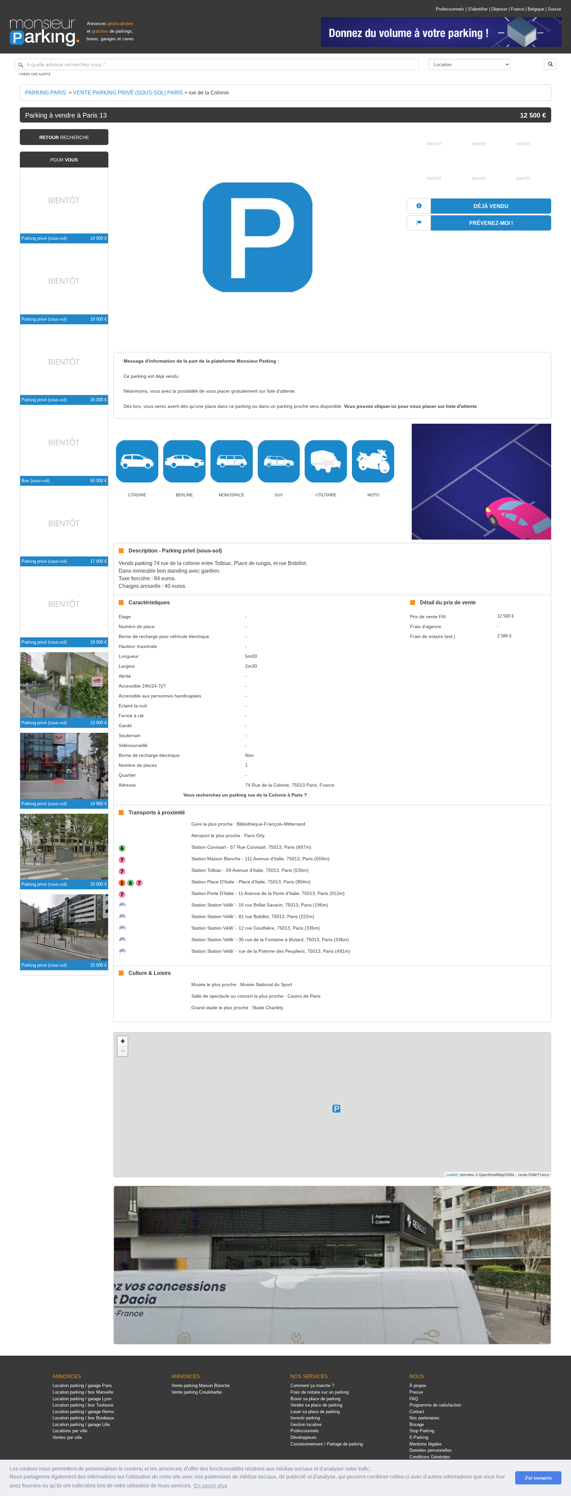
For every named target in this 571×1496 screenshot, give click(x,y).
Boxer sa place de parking (315, 1398)
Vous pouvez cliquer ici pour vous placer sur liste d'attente (410, 406)
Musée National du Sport (266, 984)
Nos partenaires (424, 1417)
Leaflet (451, 1174)
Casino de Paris (304, 996)
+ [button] (123, 1041)
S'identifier (478, 9)
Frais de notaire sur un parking (319, 1392)
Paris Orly (254, 835)
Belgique (536, 9)
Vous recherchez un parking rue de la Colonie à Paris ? (245, 795)
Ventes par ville (67, 1437)
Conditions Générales (429, 1456)
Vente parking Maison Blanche (200, 1385)
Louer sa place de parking (315, 1411)
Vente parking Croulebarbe (196, 1392)
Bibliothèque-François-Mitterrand (271, 824)
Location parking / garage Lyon (82, 1398)
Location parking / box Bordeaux (83, 1417)
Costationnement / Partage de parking (326, 1444)
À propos (418, 1385)
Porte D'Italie (212, 893)
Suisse (554, 9)
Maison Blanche (216, 858)
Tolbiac (206, 870)
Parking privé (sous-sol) (44, 238)
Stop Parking (421, 1430)
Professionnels (450, 9)
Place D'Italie (212, 881)
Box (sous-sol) (35, 480)
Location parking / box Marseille (83, 1392)
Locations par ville (70, 1430)
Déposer (499, 9)
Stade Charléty (267, 1007)
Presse (416, 1392)
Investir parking (305, 1417)
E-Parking (418, 1437)
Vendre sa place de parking (316, 1405)
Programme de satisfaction (435, 1405)
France (517, 9)
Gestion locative (306, 1424)
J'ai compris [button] (538, 1477)
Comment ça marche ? (312, 1385)
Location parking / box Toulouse (83, 1405)
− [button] (123, 1051)
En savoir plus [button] (210, 1485)
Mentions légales (425, 1444)
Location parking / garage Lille (81, 1424)
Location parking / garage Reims (83, 1411)
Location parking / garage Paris (82, 1385)
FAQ (413, 1398)
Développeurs (303, 1437)
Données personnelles (430, 1450)
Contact (416, 1411)
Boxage (416, 1424)
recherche (64, 137)
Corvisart (208, 847)
